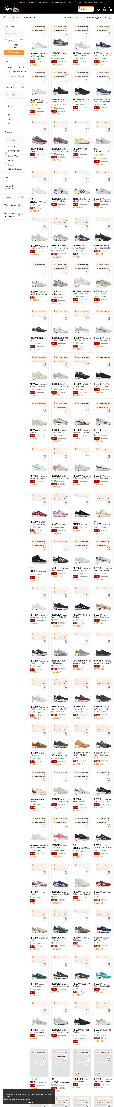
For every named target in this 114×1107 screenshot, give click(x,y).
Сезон (8, 197)
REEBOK (12, 146)
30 (9, 119)
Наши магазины (43, 2)
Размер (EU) (11, 87)
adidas (11, 160)
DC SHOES (13, 156)
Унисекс (12, 76)
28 (9, 110)
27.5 (10, 106)
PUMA (11, 165)
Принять (29, 1102)
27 (9, 101)
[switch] (20, 205)
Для (6, 61)
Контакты (108, 2)
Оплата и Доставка (59, 2)
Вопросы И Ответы (27, 2)
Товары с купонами (13, 205)
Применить (14, 52)
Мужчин (11, 67)
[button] (104, 9)
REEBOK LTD (14, 151)
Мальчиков (13, 71)
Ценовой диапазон (9, 187)
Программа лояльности (93, 2)
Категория (9, 26)
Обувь (19, 17)
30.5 (10, 124)
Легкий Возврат (75, 2)
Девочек (22, 71)
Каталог (10, 17)
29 (9, 115)
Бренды (9, 132)
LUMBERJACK (14, 169)
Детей (21, 76)
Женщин (22, 67)
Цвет (7, 177)
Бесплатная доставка (10, 215)
